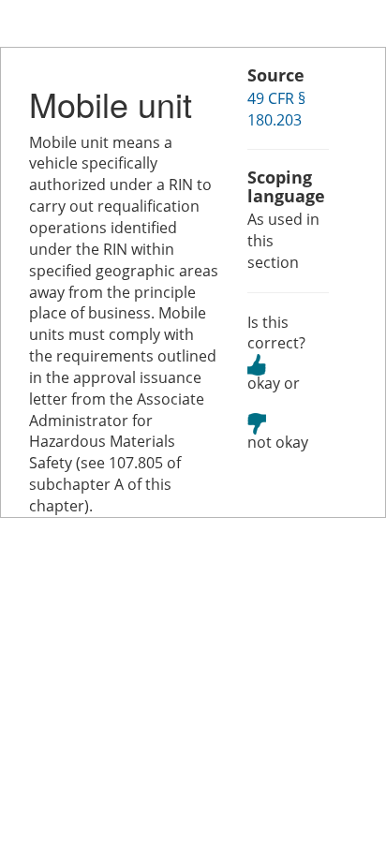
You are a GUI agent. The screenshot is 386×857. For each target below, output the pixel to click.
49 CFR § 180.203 (276, 109)
